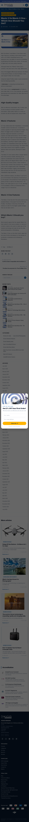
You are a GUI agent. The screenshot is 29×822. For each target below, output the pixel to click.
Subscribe (14, 423)
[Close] (26, 395)
